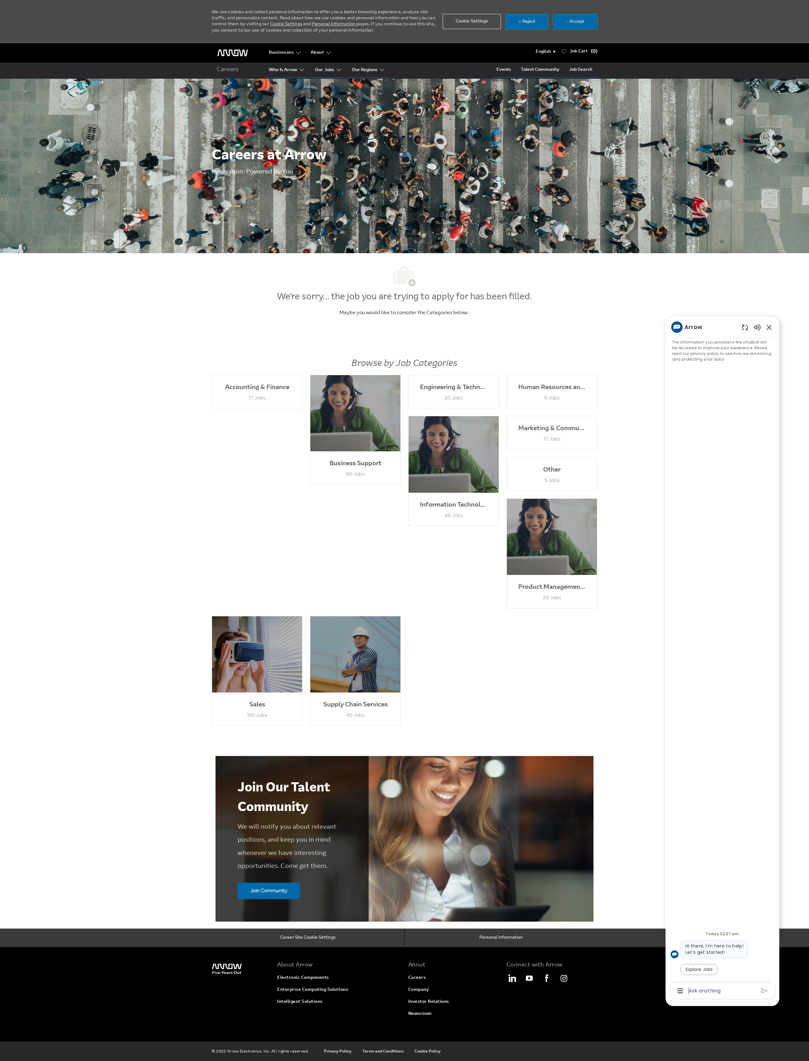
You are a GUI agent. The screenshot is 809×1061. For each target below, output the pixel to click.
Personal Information (333, 24)
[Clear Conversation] (745, 327)
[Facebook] (546, 978)
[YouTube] (529, 978)
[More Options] (680, 991)
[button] (546, 51)
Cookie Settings (286, 24)
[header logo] (232, 53)
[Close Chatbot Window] (769, 327)
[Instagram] (564, 978)
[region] (722, 658)
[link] (241, 968)
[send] (765, 991)
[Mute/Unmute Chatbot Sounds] (757, 327)
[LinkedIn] (512, 978)
